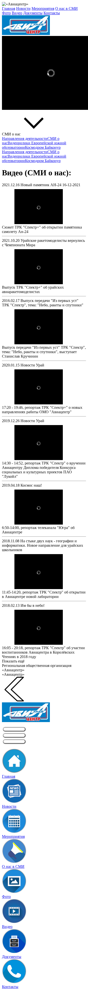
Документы (33, 13)
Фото (6, 13)
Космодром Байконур (43, 147)
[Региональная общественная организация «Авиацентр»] (44, 25)
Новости (23, 8)
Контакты (52, 13)
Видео (17, 13)
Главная (8, 8)
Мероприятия (43, 8)
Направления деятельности (24, 138)
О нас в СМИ (66, 8)
